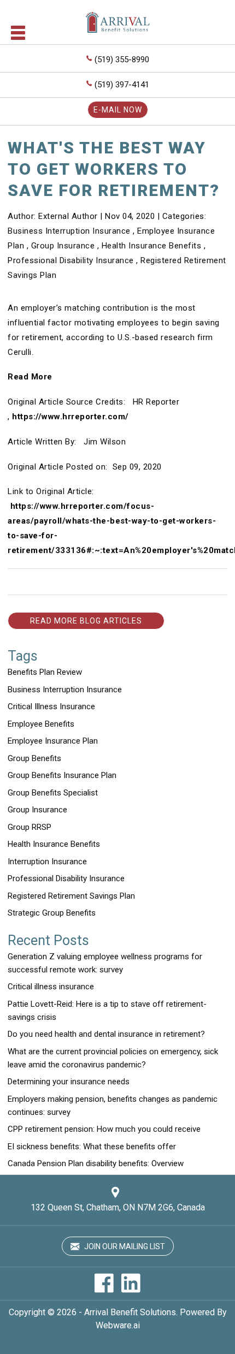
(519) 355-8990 (122, 59)
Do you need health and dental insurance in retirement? (106, 1034)
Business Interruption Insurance (69, 231)
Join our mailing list (124, 1246)
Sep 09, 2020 (137, 467)
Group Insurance (63, 246)
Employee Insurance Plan (53, 741)
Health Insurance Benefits (152, 246)
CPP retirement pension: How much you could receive (104, 1129)
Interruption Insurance (47, 861)
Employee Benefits (41, 724)
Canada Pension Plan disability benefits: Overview (96, 1163)
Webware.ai (118, 1325)
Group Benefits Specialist (53, 793)
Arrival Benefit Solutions (130, 1312)
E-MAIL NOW (117, 109)
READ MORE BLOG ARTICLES (86, 620)
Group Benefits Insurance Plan (62, 775)
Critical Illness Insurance (51, 706)
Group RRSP (29, 827)
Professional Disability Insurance (71, 260)
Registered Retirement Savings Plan (71, 896)
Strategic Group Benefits (52, 913)
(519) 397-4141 (122, 85)
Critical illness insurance (51, 986)
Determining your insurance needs (69, 1081)
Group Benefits (34, 758)
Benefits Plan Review (45, 672)
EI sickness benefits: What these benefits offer (92, 1146)
